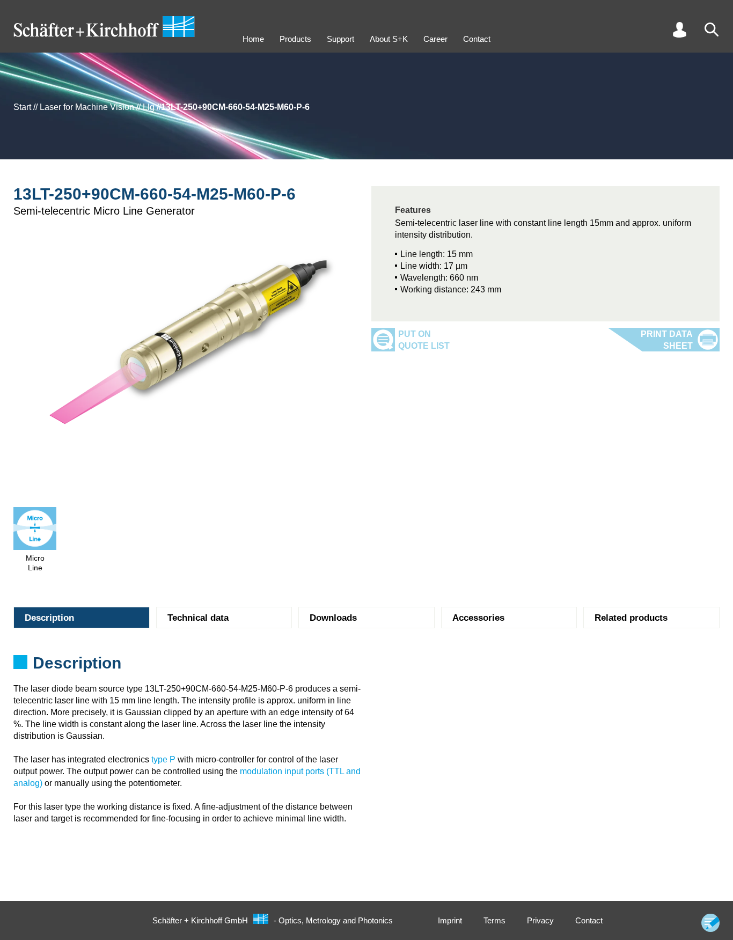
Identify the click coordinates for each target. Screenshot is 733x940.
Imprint (450, 920)
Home (253, 38)
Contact (476, 38)
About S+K (389, 38)
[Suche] (711, 29)
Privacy (540, 920)
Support (340, 38)
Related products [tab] (631, 618)
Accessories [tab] (478, 618)
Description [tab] (49, 618)
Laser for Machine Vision (87, 107)
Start (22, 107)
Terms (494, 920)
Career (435, 38)
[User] (679, 29)
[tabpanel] (366, 666)
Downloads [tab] (333, 618)
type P (163, 759)
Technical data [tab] (198, 618)
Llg (149, 107)
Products (295, 38)
